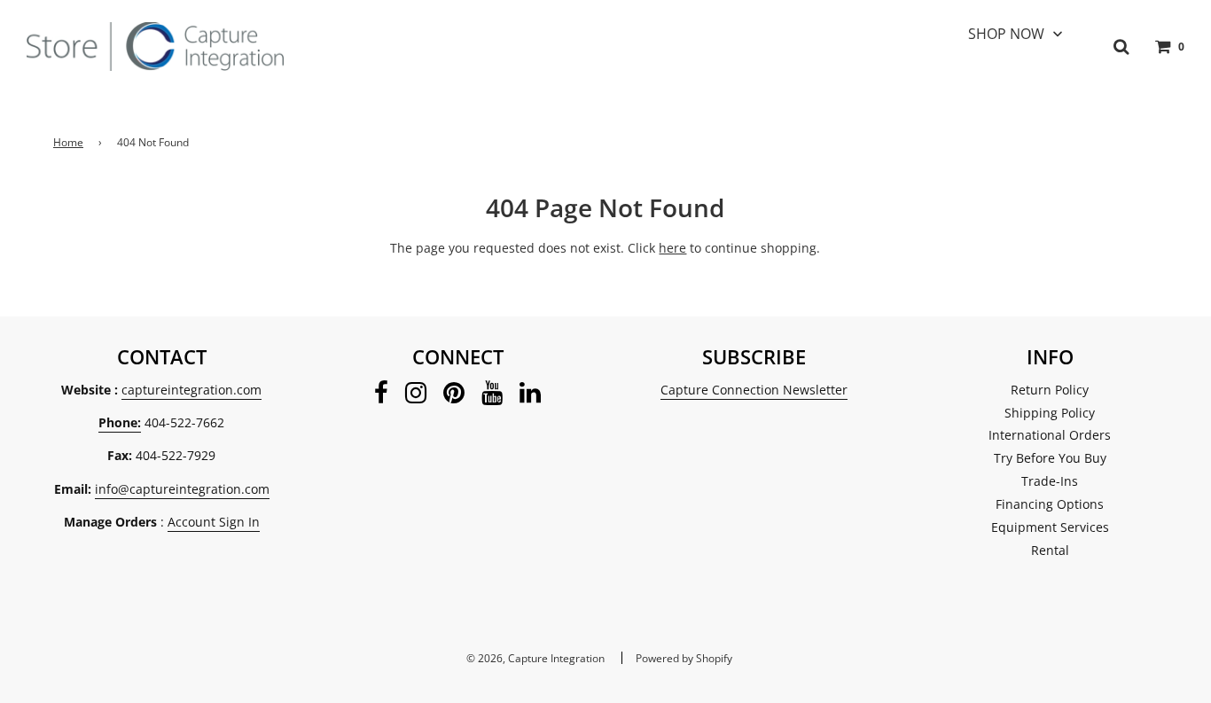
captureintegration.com (191, 389)
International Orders (1049, 434)
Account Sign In (214, 521)
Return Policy (1050, 389)
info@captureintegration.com (182, 488)
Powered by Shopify (684, 658)
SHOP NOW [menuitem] (1006, 33)
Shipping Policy (1049, 412)
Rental (1050, 550)
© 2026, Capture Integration (535, 658)
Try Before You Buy (1050, 457)
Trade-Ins (1049, 481)
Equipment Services (1050, 527)
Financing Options (1050, 504)
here (672, 247)
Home (68, 142)
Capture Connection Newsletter (754, 389)
